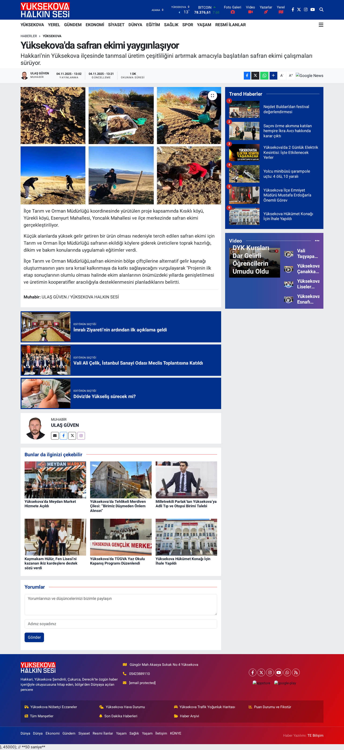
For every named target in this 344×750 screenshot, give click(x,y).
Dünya (25, 733)
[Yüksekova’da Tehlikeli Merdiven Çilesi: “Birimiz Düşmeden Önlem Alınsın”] (121, 479)
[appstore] (261, 683)
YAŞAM (204, 24)
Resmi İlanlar (103, 733)
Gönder (34, 637)
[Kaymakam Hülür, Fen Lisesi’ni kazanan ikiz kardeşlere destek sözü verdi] (55, 537)
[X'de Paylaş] (255, 76)
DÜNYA (135, 24)
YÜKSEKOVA (32, 24)
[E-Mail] (55, 436)
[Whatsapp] (287, 672)
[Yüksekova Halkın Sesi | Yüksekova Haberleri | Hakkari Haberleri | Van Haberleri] (45, 9)
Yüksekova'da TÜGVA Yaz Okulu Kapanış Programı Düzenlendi (117, 561)
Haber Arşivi (189, 716)
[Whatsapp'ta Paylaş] (264, 76)
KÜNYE (175, 733)
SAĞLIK (171, 24)
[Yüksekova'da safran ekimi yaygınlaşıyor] (121, 145)
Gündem (68, 733)
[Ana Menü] (321, 25)
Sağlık (134, 733)
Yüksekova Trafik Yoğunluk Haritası (207, 707)
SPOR (187, 24)
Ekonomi (53, 733)
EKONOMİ (95, 24)
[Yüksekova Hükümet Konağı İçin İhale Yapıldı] (186, 537)
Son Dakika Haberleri (120, 716)
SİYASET (116, 24)
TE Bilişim (315, 735)
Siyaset (84, 733)
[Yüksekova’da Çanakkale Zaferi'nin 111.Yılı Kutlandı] (288, 268)
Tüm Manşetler (41, 716)
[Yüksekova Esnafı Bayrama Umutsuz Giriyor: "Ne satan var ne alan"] (288, 299)
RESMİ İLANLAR (230, 24)
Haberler (29, 36)
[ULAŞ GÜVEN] (36, 428)
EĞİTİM (153, 24)
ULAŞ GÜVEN (65, 425)
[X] (261, 672)
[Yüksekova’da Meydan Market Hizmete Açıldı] (55, 479)
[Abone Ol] (309, 75)
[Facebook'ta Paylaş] (247, 76)
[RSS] (296, 672)
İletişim (161, 733)
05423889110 (139, 674)
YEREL (54, 24)
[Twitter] (72, 436)
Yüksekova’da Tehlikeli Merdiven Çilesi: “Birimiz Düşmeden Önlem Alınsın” (118, 506)
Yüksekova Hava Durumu (125, 707)
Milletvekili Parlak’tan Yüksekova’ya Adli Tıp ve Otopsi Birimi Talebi (186, 503)
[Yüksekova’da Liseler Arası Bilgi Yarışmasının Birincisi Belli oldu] (288, 283)
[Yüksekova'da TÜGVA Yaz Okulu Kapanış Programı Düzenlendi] (121, 537)
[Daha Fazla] (273, 76)
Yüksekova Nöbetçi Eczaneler (53, 707)
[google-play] (285, 683)
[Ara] (321, 10)
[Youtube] (278, 672)
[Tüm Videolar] (317, 240)
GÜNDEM (73, 24)
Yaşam (121, 733)
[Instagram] (81, 436)
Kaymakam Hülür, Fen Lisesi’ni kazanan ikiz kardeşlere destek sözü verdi (51, 563)
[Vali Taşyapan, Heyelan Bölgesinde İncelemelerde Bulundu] (288, 253)
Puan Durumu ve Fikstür (272, 707)
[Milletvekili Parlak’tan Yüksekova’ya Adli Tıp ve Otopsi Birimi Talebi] (186, 479)
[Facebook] (63, 436)
